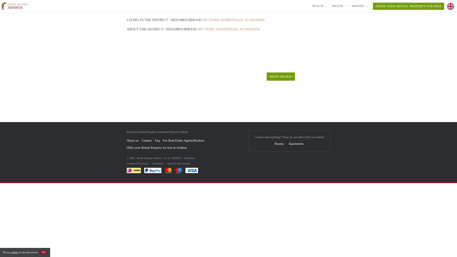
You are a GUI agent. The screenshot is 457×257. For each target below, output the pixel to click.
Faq (157, 140)
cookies (14, 252)
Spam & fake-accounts (179, 163)
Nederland (189, 158)
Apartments (295, 143)
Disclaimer (158, 163)
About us (133, 140)
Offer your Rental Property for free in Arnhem (157, 147)
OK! (43, 252)
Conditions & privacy (138, 163)
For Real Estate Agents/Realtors (183, 140)
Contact (147, 140)
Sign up (317, 5)
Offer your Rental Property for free (408, 6)
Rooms (279, 143)
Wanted (358, 5)
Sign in (337, 5)
